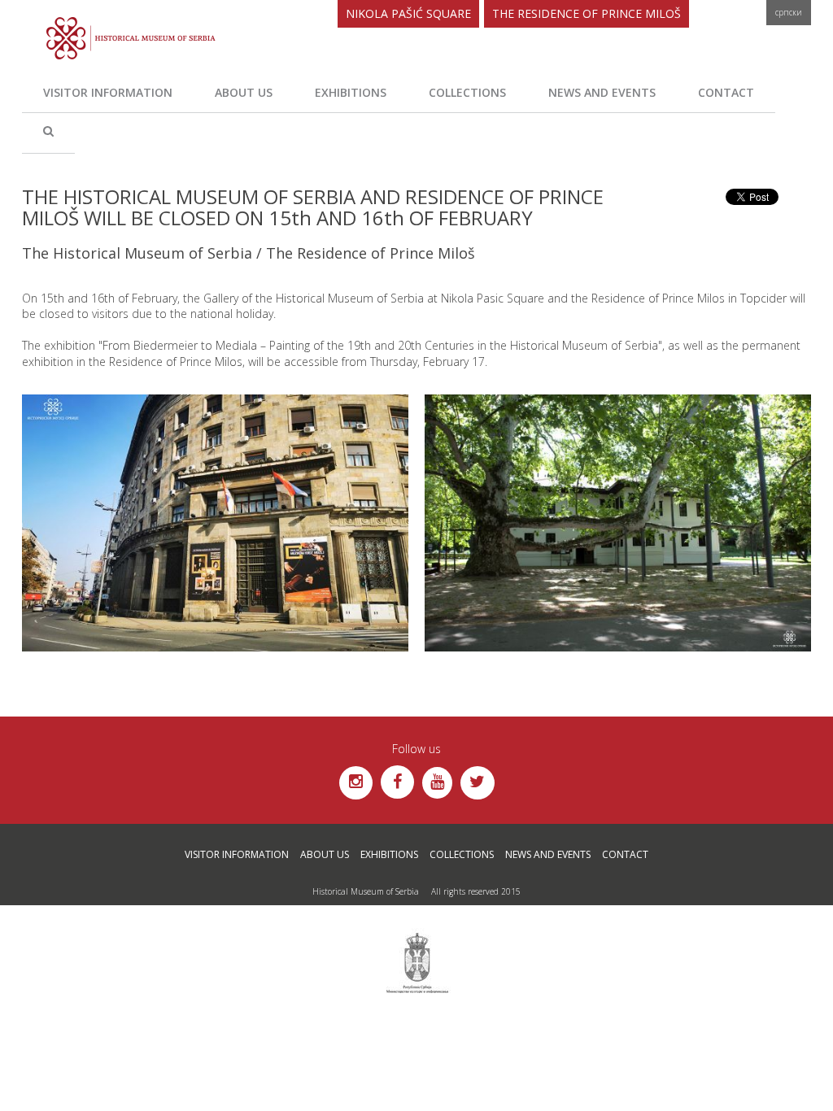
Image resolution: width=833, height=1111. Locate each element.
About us (244, 92)
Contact (726, 92)
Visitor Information (107, 92)
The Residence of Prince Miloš (586, 13)
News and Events (602, 92)
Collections (467, 92)
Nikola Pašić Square (408, 13)
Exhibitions (350, 92)
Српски (788, 12)
